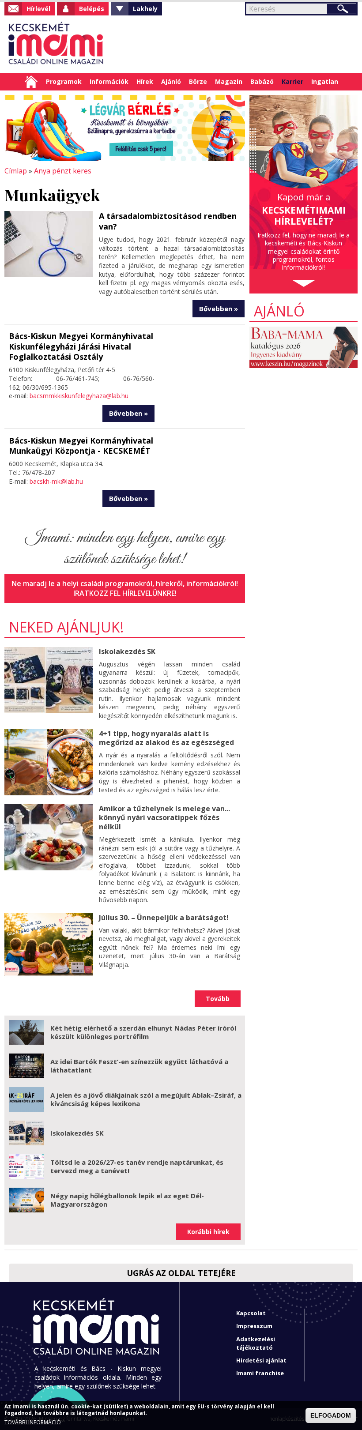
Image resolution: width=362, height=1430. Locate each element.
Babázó (262, 81)
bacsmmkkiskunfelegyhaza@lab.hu (79, 395)
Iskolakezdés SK (127, 651)
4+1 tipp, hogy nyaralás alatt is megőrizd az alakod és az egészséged (166, 738)
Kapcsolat (251, 1313)
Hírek (144, 81)
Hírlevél (38, 8)
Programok (64, 81)
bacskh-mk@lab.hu (56, 481)
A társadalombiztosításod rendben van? (168, 221)
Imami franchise (260, 1373)
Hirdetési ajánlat (261, 1360)
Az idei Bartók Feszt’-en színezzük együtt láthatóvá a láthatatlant (139, 1066)
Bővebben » (218, 308)
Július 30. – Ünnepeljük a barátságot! (164, 917)
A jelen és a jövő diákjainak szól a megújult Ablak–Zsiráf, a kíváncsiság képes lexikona (145, 1099)
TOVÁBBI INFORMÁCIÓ (32, 1422)
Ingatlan (324, 81)
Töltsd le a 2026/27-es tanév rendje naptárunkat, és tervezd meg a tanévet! (136, 1166)
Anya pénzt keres (62, 171)
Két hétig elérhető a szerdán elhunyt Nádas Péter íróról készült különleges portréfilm (143, 1032)
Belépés (91, 8)
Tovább (218, 998)
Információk (109, 81)
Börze (198, 81)
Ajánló (171, 81)
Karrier (292, 81)
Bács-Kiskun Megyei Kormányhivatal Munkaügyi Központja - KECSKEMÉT (81, 445)
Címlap (31, 81)
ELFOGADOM (330, 1415)
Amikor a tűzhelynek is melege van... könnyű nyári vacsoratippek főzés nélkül (164, 818)
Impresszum (254, 1326)
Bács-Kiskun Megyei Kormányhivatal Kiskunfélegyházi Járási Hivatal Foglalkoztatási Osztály (81, 346)
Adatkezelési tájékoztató (255, 1343)
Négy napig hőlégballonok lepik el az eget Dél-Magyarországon (127, 1200)
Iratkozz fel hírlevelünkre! (125, 593)
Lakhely (145, 8)
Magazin (228, 81)
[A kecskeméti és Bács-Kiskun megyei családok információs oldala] (56, 44)
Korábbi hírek (208, 1231)
